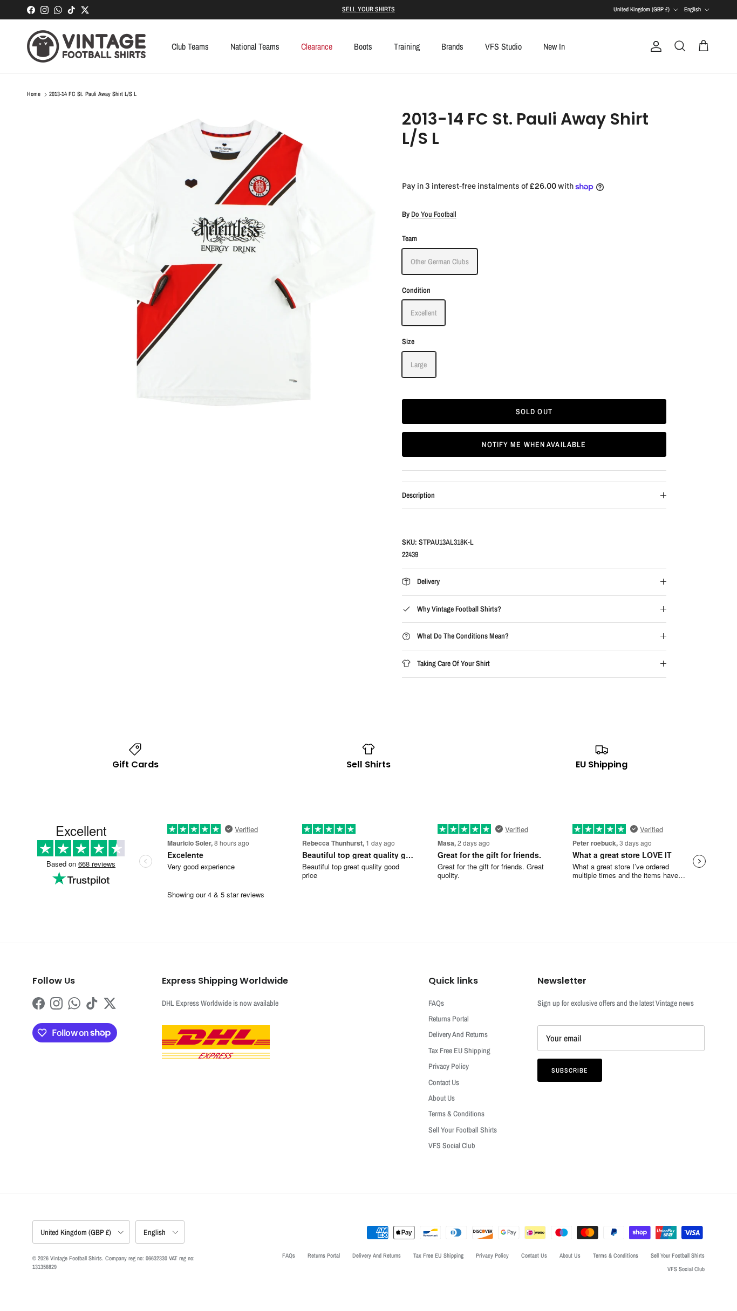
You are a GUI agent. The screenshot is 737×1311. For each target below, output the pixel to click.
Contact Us (443, 1082)
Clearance (316, 46)
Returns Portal (448, 1019)
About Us (441, 1098)
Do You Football (433, 214)
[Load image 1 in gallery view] (224, 263)
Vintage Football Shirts (76, 1258)
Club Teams (190, 46)
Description (418, 495)
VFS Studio (503, 46)
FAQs (436, 1003)
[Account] (654, 46)
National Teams (254, 46)
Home (33, 94)
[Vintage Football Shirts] (86, 46)
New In (554, 46)
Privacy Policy (448, 1066)
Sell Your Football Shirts (462, 1130)
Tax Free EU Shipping (459, 1050)
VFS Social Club (451, 1145)
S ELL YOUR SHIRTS (368, 9)
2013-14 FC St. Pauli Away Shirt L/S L (93, 94)
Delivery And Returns (458, 1034)
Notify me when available (534, 444)
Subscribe (569, 1070)
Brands (452, 46)
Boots (363, 46)
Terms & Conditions (456, 1113)
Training (407, 46)
